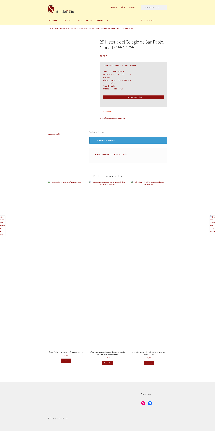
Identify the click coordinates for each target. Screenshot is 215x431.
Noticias (122, 7)
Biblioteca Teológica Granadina (65, 28)
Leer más (66, 361)
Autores (89, 20)
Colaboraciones (102, 20)
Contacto (131, 7)
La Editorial (52, 20)
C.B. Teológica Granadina (85, 28)
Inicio (52, 28)
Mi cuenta (114, 7)
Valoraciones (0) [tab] (54, 134)
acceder (102, 154)
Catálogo (67, 20)
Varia (80, 20)
